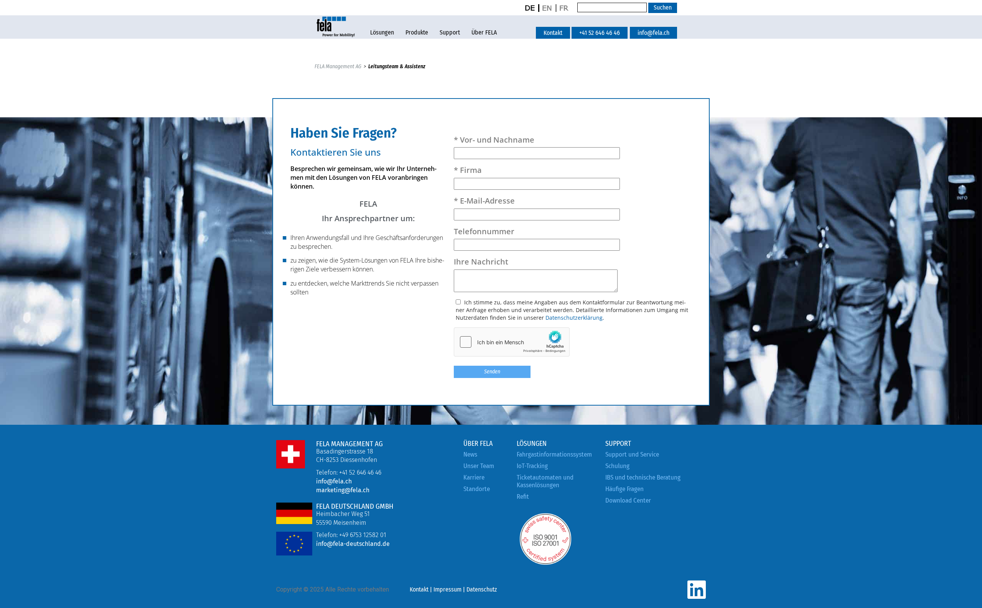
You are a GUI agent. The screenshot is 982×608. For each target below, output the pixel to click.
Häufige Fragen (624, 489)
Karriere (473, 477)
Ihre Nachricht (481, 261)
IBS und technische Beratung (642, 477)
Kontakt (419, 589)
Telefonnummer (484, 231)
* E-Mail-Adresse (484, 201)
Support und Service (632, 454)
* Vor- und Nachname (494, 140)
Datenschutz (481, 589)
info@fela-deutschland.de (353, 543)
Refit (523, 497)
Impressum (447, 589)
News (470, 454)
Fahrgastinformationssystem (554, 454)
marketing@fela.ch (342, 490)
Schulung (617, 466)
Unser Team (478, 466)
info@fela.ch (334, 481)
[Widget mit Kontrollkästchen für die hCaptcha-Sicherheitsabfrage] (512, 342)
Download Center (628, 500)
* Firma (468, 170)
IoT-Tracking (532, 466)
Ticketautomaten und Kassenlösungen (545, 481)
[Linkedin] (696, 589)
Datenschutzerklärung (574, 317)
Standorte (476, 489)
